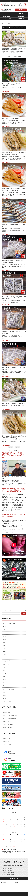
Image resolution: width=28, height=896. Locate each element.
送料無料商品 (6, 712)
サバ (4, 683)
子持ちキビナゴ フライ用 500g (10, 118)
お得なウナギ (6, 695)
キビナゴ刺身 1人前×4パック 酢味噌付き (13, 403)
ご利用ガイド (21, 18)
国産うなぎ (6, 645)
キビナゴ (8, 23)
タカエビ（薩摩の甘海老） (9, 623)
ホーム (7, 13)
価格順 (15, 56)
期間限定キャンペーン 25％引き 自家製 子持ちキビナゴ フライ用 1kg (13, 189)
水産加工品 (6, 721)
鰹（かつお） (6, 636)
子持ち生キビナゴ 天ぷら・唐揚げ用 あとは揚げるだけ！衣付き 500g (14, 153)
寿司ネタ (5, 651)
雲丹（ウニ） (6, 664)
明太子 (4, 673)
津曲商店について (7, 16)
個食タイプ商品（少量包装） (10, 715)
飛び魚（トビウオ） (8, 661)
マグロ (4, 626)
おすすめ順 (9, 56)
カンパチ (5, 639)
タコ (4, 667)
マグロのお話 (21, 16)
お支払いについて (4, 882)
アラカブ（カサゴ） (8, 701)
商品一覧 (21, 13)
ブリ (4, 648)
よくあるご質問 (7, 18)
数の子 (4, 676)
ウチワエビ (6, 679)
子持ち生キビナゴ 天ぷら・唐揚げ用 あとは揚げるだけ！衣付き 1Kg (14, 437)
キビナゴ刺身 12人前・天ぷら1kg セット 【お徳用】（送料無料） (13, 261)
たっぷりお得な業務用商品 (9, 718)
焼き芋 (4, 692)
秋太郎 (4, 698)
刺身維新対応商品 (7, 727)
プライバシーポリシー (5, 889)
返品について (3, 886)
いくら (4, 670)
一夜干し (5, 654)
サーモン (5, 633)
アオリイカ (6, 658)
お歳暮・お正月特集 (8, 724)
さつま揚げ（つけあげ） (9, 689)
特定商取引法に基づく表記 (19, 886)
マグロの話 (6, 741)
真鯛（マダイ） (7, 642)
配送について (17, 882)
